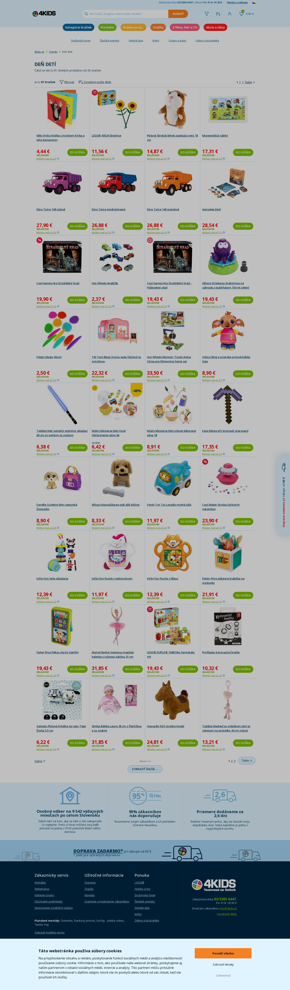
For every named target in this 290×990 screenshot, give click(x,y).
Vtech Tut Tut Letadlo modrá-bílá (169, 505)
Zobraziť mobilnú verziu (50, 932)
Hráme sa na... (133, 27)
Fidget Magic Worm (49, 357)
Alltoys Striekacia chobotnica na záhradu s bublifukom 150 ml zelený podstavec (225, 287)
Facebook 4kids (227, 914)
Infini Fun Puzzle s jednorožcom (112, 578)
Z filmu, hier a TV (184, 27)
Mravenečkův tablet (215, 135)
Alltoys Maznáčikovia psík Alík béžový (116, 505)
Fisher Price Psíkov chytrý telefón (57, 652)
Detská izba (136, 40)
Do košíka (77, 152)
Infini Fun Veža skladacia (52, 578)
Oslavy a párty (177, 40)
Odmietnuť (223, 975)
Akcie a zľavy (215, 27)
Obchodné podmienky (49, 901)
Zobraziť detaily (223, 964)
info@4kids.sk (228, 908)
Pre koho (107, 27)
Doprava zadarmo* (98, 851)
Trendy (53, 51)
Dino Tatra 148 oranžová (163, 209)
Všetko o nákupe (237, 2)
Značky (158, 27)
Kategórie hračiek (78, 27)
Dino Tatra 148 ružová (50, 209)
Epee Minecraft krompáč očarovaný (225, 431)
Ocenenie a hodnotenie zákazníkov (106, 901)
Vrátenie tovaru (44, 895)
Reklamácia (42, 889)
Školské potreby (109, 40)
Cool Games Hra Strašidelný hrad (57, 283)
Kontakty (40, 882)
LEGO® (139, 882)
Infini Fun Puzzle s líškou (162, 578)
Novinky (89, 895)
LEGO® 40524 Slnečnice (106, 135)
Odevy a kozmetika (207, 40)
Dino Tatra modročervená (108, 209)
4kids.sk (39, 51)
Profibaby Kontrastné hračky (221, 652)
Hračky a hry (142, 889)
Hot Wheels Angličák (105, 283)
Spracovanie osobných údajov (54, 908)
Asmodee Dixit (211, 209)
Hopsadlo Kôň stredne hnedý (165, 726)
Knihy (155, 40)
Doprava (89, 882)
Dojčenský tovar (81, 40)
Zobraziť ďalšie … (145, 769)
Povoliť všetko (223, 953)
